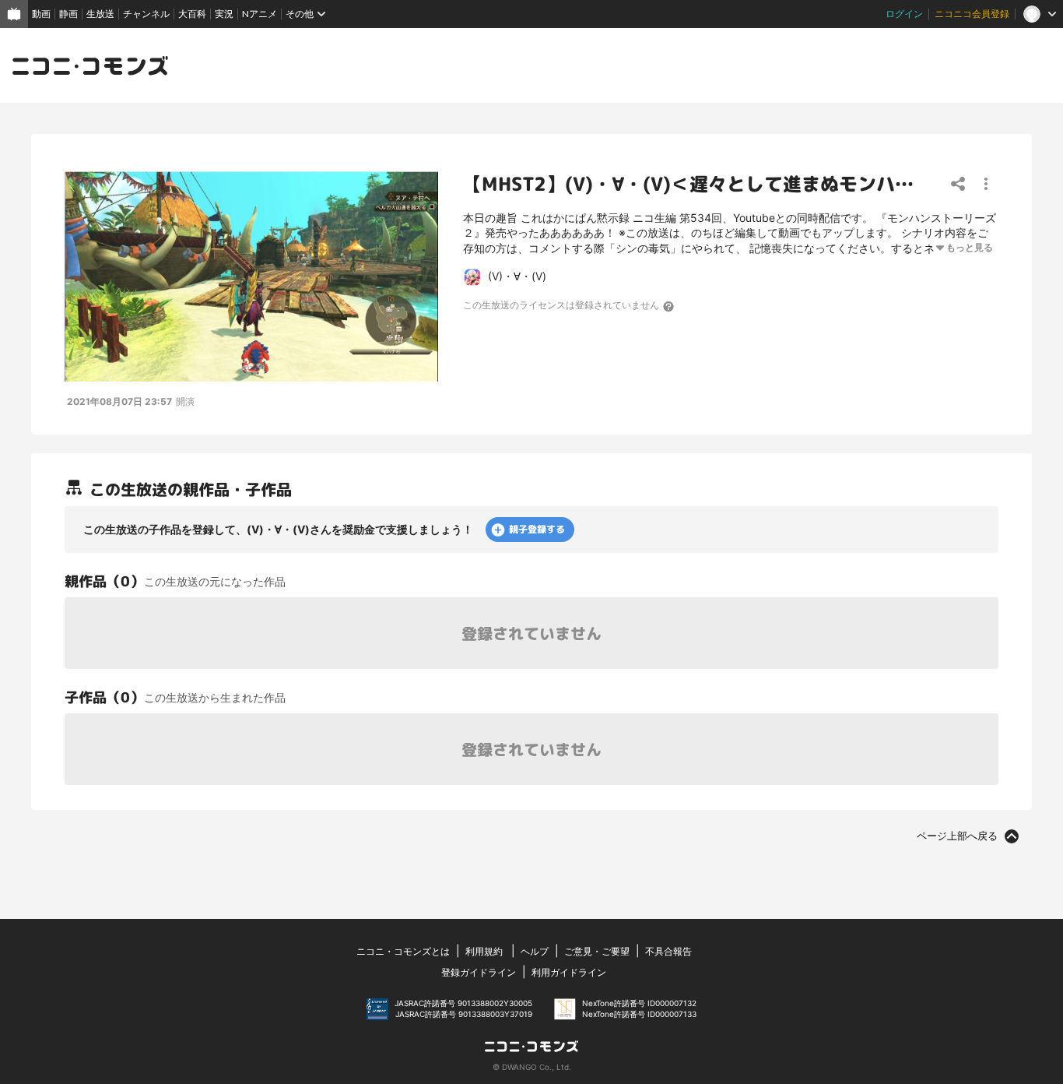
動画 (41, 13)
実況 (224, 13)
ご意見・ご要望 (597, 951)
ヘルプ (535, 951)
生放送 (100, 13)
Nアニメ (259, 13)
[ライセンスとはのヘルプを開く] (669, 306)
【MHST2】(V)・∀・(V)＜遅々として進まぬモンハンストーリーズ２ (753, 184)
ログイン (904, 13)
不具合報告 (668, 951)
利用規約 (484, 951)
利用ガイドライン (569, 972)
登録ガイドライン (478, 972)
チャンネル (146, 13)
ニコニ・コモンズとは (403, 951)
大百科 (192, 13)
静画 (68, 13)
